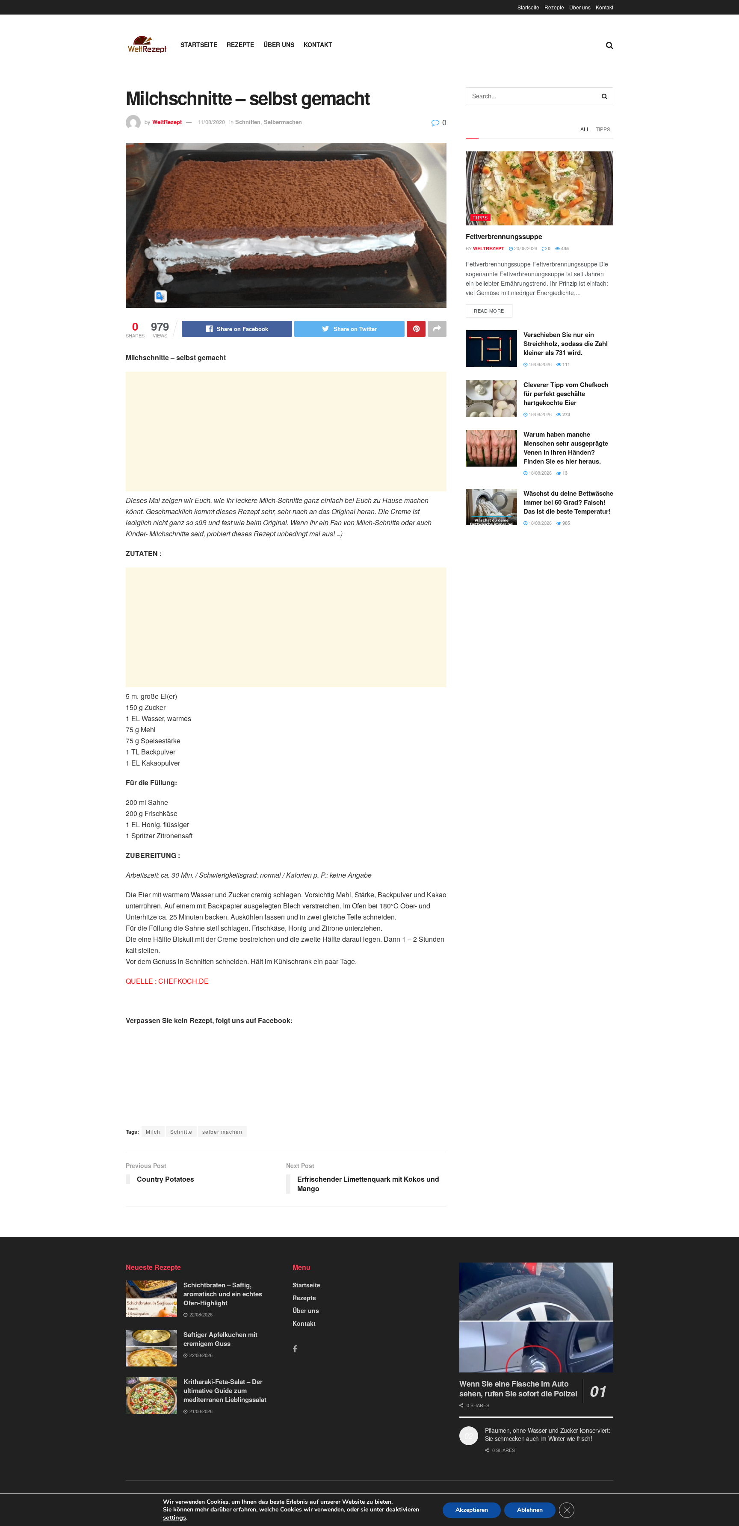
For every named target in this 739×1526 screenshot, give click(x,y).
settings (174, 1517)
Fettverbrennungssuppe (504, 236)
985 (565, 523)
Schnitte (181, 1131)
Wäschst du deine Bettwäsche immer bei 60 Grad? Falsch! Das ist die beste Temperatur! (568, 502)
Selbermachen (283, 122)
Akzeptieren (471, 1510)
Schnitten (247, 122)
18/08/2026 (539, 364)
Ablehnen (530, 1510)
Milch (153, 1131)
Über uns (580, 7)
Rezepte (554, 7)
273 (565, 414)
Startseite (528, 7)
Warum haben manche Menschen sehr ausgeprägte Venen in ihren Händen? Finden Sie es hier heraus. (565, 447)
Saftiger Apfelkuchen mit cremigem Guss (220, 1339)
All (585, 129)
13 (564, 473)
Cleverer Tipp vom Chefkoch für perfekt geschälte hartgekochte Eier (566, 393)
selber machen (222, 1131)
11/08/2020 (211, 122)
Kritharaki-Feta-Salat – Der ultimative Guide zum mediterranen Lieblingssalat (224, 1390)
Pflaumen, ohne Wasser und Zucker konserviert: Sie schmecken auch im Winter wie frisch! (547, 1434)
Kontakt (604, 7)
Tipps (603, 129)
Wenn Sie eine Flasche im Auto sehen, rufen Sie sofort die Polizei (518, 1388)
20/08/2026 (525, 248)
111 (565, 364)
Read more (489, 310)
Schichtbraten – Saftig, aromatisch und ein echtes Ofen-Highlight (222, 1293)
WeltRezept (167, 122)
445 (564, 248)
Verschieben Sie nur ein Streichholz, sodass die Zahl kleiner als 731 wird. (565, 343)
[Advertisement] (286, 431)
